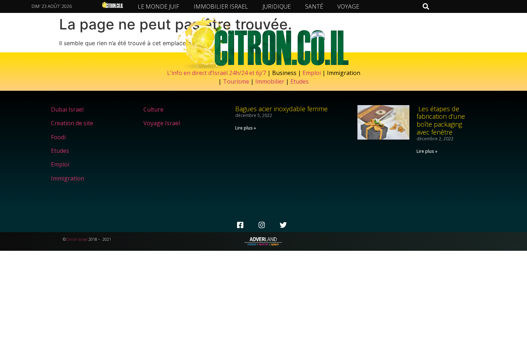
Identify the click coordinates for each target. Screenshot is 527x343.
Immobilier (269, 81)
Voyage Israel (161, 123)
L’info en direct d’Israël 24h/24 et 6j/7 (217, 73)
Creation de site (72, 123)
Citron (71, 239)
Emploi (312, 73)
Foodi (58, 137)
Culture (153, 109)
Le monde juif (158, 6)
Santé (314, 6)
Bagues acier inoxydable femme (281, 108)
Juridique (276, 6)
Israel (82, 239)
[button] (426, 6)
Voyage (348, 6)
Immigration (67, 178)
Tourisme (236, 81)
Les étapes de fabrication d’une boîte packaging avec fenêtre (441, 120)
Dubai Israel (67, 109)
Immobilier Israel (221, 6)
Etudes (299, 81)
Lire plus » (245, 128)
